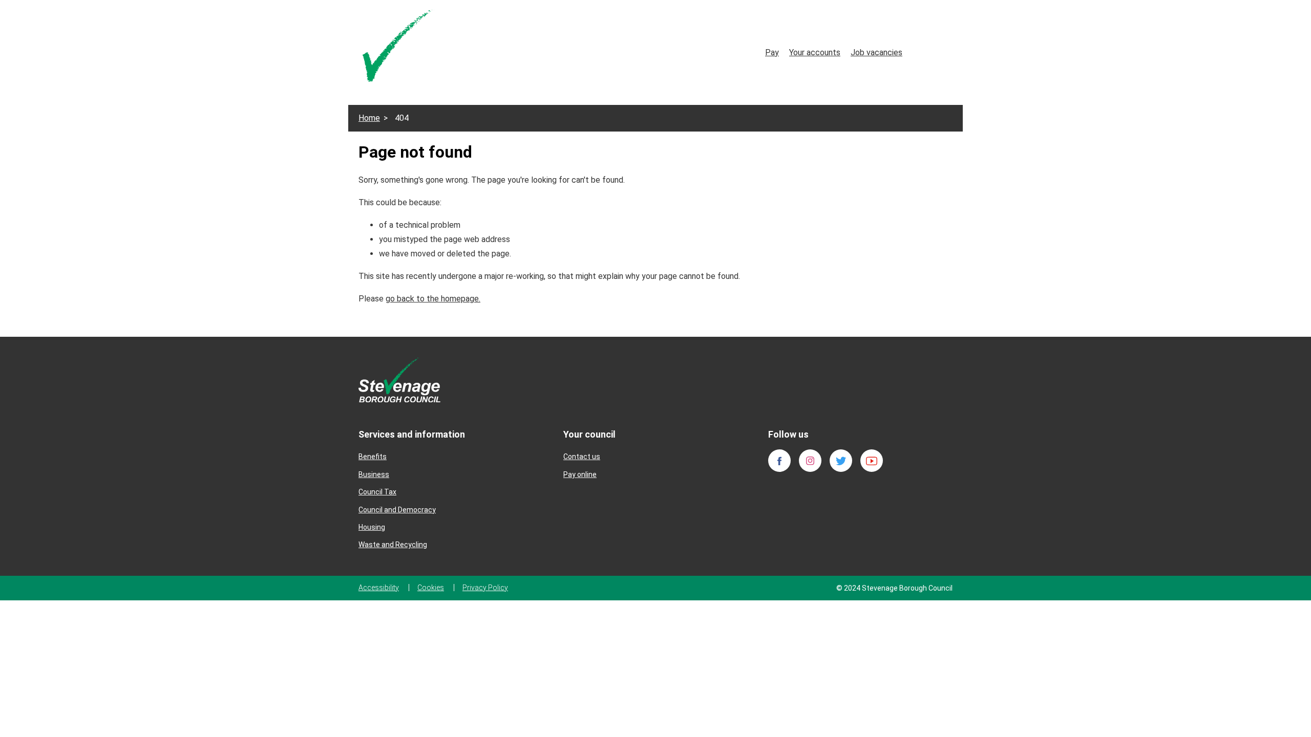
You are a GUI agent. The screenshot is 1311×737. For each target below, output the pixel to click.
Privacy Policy (485, 587)
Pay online (580, 474)
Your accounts (814, 52)
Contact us (581, 456)
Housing (371, 527)
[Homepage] (398, 48)
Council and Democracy (397, 510)
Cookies (430, 587)
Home (369, 118)
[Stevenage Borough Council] (399, 379)
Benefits (372, 456)
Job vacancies (876, 52)
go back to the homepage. (433, 299)
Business (373, 474)
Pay (772, 52)
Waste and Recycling (392, 544)
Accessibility (378, 587)
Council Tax (377, 492)
